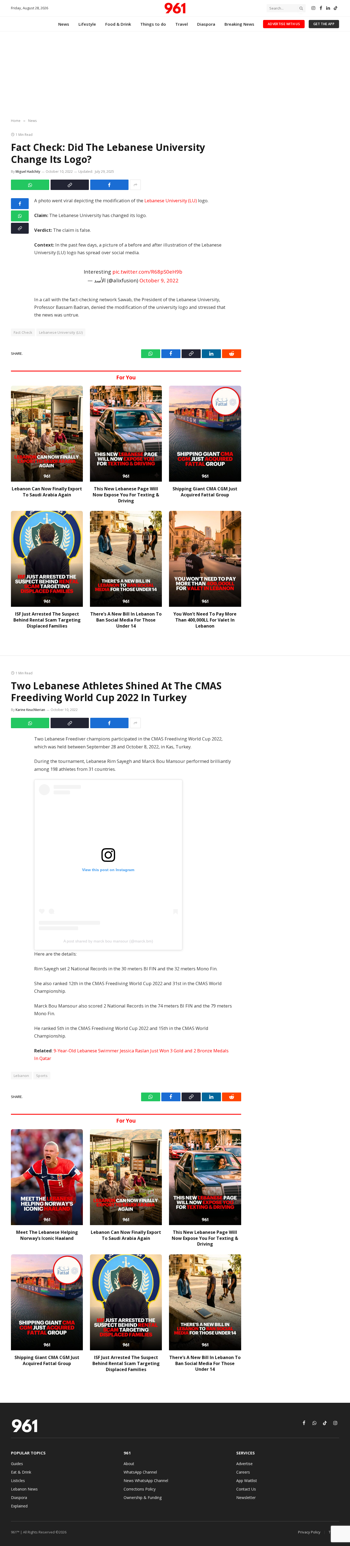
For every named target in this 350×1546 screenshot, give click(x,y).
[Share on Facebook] (109, 185)
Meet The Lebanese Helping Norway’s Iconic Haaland (47, 1235)
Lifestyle (87, 24)
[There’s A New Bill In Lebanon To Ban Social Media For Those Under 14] (126, 559)
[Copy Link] (70, 185)
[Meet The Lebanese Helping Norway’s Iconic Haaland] (47, 1177)
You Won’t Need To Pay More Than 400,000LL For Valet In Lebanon (205, 620)
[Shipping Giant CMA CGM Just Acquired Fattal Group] (205, 434)
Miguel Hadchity (28, 171)
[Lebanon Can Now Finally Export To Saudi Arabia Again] (47, 434)
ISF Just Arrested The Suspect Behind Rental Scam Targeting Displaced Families (47, 620)
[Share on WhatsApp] (30, 185)
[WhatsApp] (20, 215)
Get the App (323, 24)
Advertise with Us (284, 24)
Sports (42, 1075)
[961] (175, 8)
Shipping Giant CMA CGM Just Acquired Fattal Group (205, 492)
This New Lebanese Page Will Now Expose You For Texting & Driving (126, 495)
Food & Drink (118, 24)
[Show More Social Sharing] (135, 185)
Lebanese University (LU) (170, 200)
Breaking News (239, 24)
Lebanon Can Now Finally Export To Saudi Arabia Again (47, 492)
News (63, 24)
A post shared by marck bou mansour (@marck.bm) (108, 941)
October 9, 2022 (159, 280)
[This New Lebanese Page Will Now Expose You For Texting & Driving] (126, 434)
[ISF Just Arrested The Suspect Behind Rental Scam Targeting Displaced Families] (47, 559)
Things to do (153, 24)
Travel (181, 24)
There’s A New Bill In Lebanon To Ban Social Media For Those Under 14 (126, 620)
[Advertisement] (175, 75)
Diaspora (206, 24)
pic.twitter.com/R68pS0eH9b (147, 271)
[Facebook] (20, 203)
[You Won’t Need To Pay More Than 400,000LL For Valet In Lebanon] (205, 559)
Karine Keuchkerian (30, 709)
